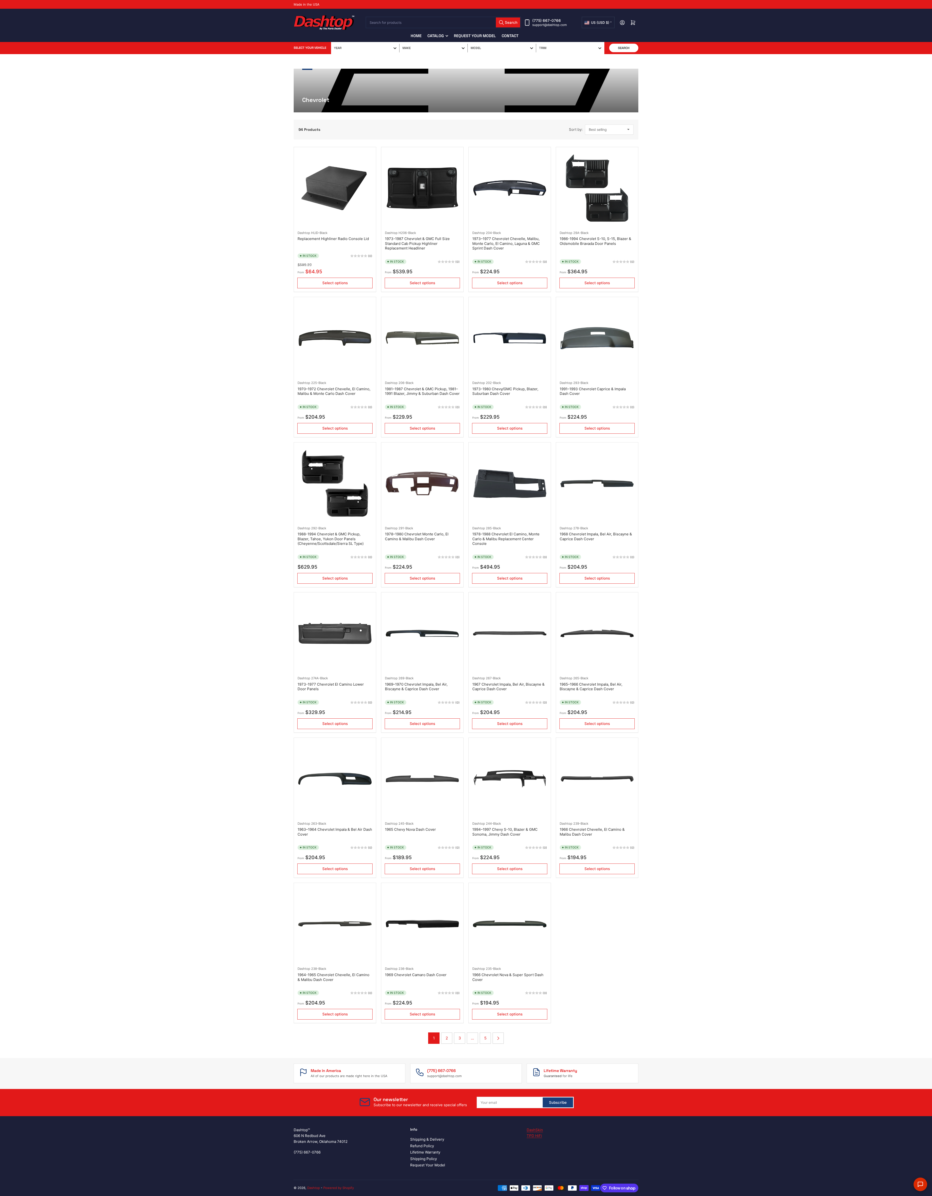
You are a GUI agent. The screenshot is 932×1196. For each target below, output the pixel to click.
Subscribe (558, 1102)
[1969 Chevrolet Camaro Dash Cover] (422, 924)
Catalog (435, 35)
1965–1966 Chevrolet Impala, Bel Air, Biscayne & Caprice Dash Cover (591, 686)
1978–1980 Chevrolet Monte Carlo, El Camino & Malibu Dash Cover (417, 536)
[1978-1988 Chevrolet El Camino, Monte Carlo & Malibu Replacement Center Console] (509, 483)
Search (624, 48)
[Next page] (498, 1038)
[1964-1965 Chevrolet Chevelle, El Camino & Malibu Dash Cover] (335, 924)
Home (416, 35)
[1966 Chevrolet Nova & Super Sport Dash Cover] (509, 924)
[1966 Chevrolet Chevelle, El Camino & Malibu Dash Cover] (597, 778)
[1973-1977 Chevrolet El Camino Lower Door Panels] (335, 633)
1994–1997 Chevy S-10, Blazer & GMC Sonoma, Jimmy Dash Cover (505, 832)
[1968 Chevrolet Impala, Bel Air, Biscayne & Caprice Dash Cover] (597, 483)
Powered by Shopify (338, 1188)
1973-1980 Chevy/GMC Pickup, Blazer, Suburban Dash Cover (505, 391)
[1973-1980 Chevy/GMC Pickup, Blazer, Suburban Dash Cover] (509, 338)
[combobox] (443, 22)
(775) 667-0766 (546, 20)
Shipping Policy (423, 1158)
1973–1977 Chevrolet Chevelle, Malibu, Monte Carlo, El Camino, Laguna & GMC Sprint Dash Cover (506, 243)
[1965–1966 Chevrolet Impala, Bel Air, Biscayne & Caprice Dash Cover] (597, 633)
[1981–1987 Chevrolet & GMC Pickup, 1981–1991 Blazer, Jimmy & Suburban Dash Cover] (422, 338)
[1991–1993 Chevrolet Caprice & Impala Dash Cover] (597, 338)
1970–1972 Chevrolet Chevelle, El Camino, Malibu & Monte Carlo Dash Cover (334, 391)
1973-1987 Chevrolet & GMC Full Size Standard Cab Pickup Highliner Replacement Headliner (417, 243)
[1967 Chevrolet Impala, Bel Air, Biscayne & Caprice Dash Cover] (509, 633)
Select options (335, 283)
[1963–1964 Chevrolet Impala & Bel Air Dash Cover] (335, 778)
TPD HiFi (534, 1135)
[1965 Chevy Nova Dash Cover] (422, 778)
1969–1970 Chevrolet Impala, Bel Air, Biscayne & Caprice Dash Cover (416, 686)
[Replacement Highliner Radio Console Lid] (335, 188)
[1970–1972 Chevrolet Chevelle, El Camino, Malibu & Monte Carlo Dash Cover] (335, 338)
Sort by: (575, 129)
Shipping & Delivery (427, 1139)
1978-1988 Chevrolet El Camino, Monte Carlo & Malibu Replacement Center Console (506, 539)
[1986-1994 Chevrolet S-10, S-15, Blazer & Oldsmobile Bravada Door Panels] (597, 188)
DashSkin (535, 1130)
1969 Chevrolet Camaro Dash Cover (416, 974)
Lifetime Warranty (425, 1152)
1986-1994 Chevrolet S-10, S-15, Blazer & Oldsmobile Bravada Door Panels (595, 241)
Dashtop (304, 233)
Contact (510, 35)
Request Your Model (475, 35)
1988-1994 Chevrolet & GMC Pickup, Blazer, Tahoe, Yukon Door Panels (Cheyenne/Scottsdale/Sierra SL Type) (331, 539)
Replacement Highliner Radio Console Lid (333, 238)
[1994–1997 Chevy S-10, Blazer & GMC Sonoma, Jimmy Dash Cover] (509, 778)
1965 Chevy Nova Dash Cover (410, 829)
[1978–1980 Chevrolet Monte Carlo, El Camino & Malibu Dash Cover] (422, 483)
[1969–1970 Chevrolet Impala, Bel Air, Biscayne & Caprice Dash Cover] (422, 633)
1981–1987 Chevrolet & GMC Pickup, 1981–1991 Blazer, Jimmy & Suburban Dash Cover (422, 391)
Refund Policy (422, 1146)
